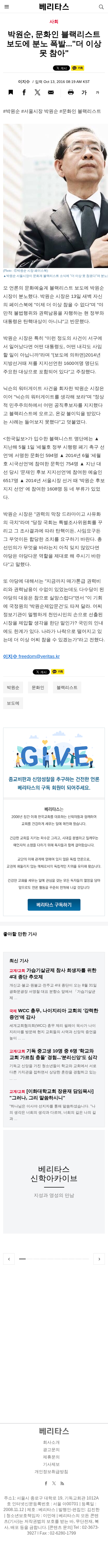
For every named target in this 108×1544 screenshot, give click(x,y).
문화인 (38, 687)
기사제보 (51, 1464)
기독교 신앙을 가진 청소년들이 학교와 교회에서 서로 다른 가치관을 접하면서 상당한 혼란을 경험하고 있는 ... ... (52, 1072)
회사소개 (51, 1442)
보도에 (13, 703)
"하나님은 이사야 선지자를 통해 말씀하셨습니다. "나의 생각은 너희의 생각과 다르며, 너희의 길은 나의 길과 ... (52, 1112)
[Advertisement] (54, 1338)
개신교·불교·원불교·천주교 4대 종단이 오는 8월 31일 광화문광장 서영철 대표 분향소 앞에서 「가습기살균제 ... (53, 991)
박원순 (13, 687)
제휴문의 (51, 1457)
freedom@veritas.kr (39, 656)
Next (99, 1259)
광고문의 (51, 1449)
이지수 (24, 81)
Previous (9, 1259)
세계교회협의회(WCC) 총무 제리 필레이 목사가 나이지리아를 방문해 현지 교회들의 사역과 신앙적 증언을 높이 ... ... (52, 1031)
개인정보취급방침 (51, 1471)
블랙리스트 (67, 687)
